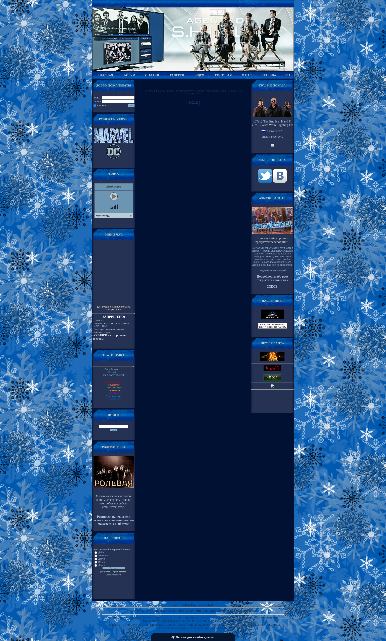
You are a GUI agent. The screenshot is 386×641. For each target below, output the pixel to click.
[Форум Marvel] (113, 142)
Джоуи (101, 559)
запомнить (103, 105)
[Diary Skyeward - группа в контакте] (272, 360)
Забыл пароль (107, 109)
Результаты (106, 572)
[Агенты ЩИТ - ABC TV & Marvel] (265, 182)
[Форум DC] (113, 158)
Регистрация (120, 109)
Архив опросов (119, 572)
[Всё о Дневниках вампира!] (272, 370)
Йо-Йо (101, 562)
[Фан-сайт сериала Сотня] (272, 380)
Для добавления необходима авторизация (113, 308)
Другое (101, 565)
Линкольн (103, 555)
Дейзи (101, 552)
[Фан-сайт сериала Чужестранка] (272, 386)
